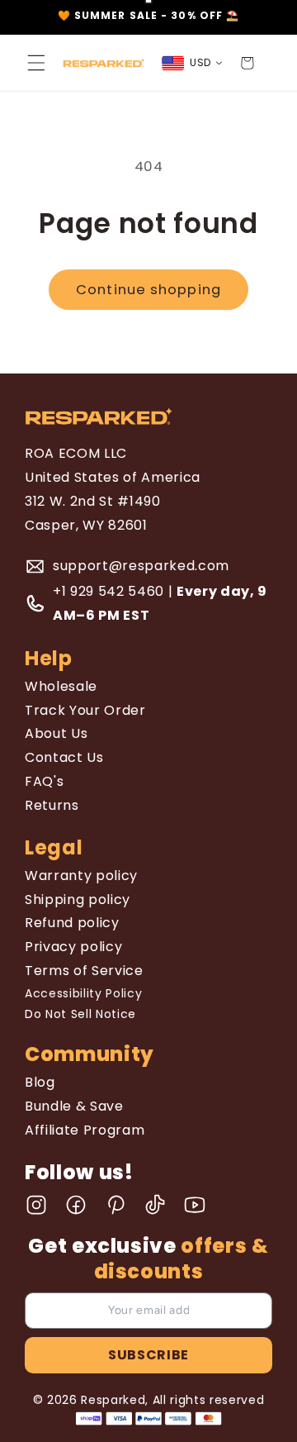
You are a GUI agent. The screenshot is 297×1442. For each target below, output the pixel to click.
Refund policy (72, 922)
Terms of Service (84, 970)
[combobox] (192, 63)
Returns (52, 805)
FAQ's (44, 781)
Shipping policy (77, 899)
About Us (56, 733)
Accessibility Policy (83, 993)
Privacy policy (73, 946)
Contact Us (64, 757)
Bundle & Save (74, 1106)
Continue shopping (148, 289)
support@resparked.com (141, 565)
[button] (36, 63)
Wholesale (61, 686)
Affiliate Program (84, 1130)
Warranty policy (81, 875)
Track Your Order (85, 710)
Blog (40, 1082)
